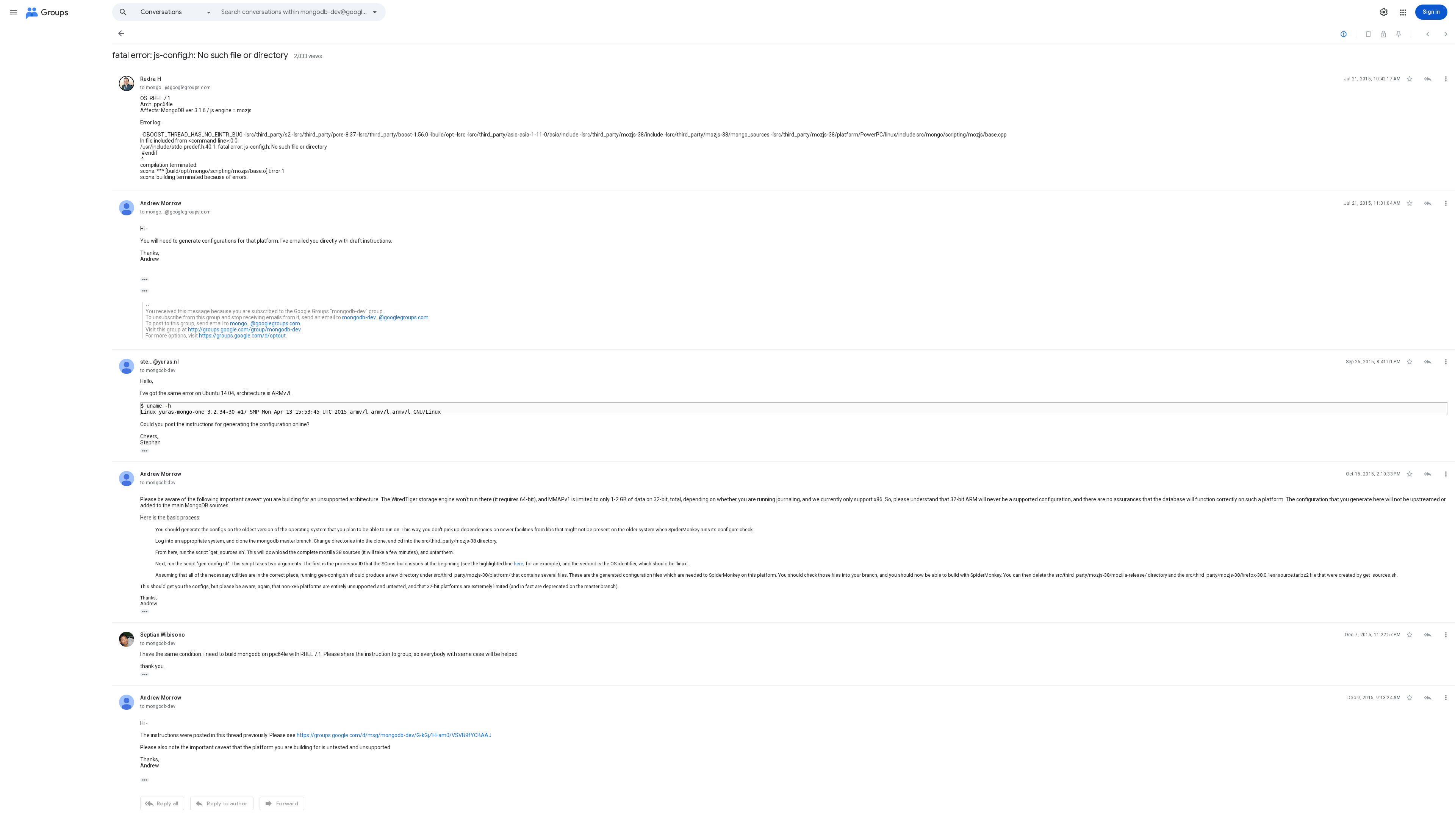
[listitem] (783, 129)
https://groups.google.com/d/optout (242, 336)
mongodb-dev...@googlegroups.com (385, 317)
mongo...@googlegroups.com (265, 323)
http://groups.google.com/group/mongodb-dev (244, 329)
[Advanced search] (374, 12)
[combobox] (294, 12)
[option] (176, 12)
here (518, 563)
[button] (14, 12)
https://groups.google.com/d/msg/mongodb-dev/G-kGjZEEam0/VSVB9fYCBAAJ (394, 735)
